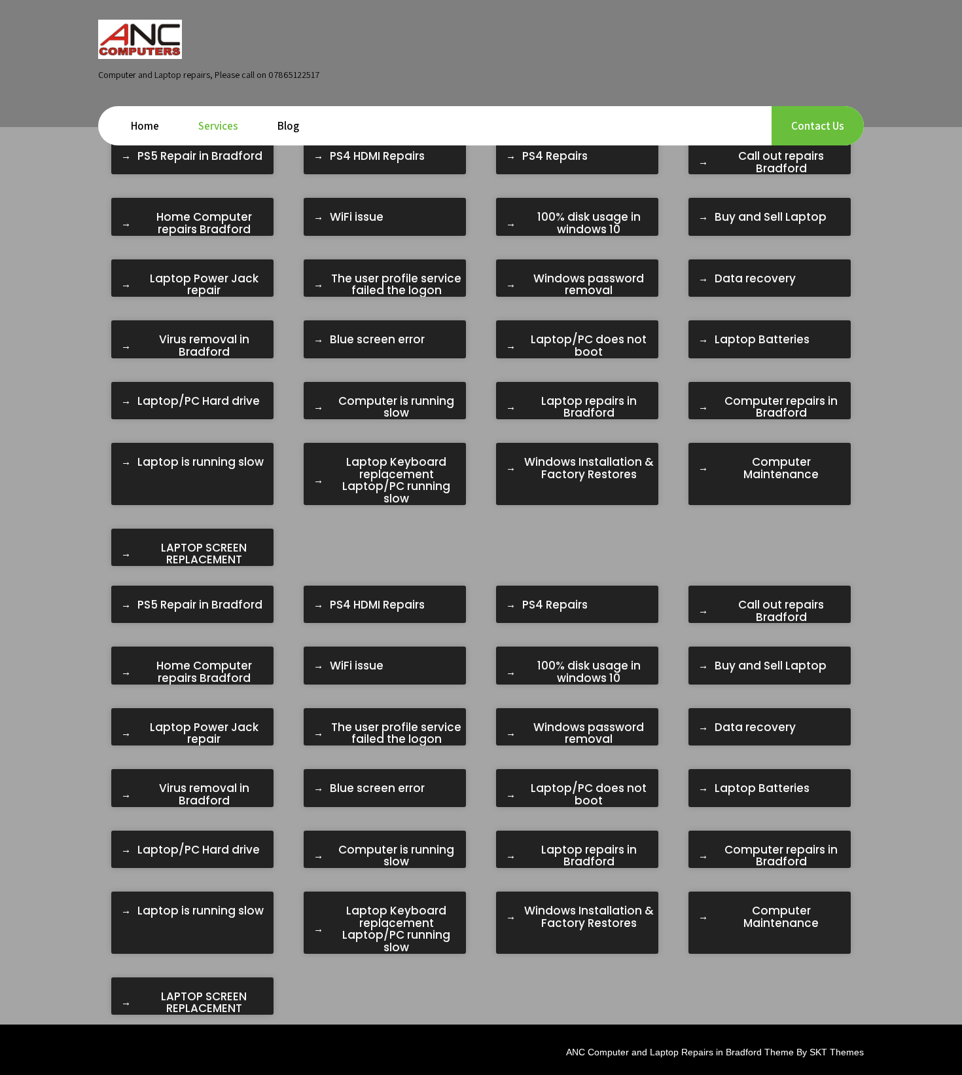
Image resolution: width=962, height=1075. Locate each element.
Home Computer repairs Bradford (204, 223)
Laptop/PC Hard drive (198, 401)
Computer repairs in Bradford (781, 407)
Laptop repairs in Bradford (589, 407)
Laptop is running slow (200, 462)
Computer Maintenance (781, 468)
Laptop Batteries (762, 339)
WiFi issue (356, 217)
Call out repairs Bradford (781, 162)
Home (145, 126)
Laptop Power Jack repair (204, 285)
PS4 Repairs (555, 156)
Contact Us (817, 126)
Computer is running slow (396, 407)
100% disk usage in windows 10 (589, 223)
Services (218, 126)
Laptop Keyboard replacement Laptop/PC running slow (396, 480)
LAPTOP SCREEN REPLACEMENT (204, 554)
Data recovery (755, 279)
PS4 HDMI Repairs (377, 156)
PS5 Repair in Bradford (199, 156)
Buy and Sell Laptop (771, 217)
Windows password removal (588, 285)
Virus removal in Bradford (204, 345)
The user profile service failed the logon (396, 285)
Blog (288, 126)
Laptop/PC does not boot (589, 345)
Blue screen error (377, 339)
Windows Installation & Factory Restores (589, 468)
